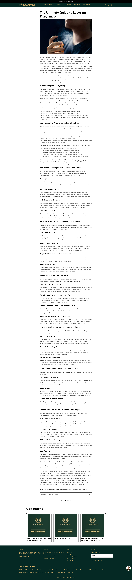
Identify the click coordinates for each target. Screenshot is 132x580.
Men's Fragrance (73, 489)
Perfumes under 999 (60, 572)
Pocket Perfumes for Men (96, 569)
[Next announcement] (105, 1)
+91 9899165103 (52, 558)
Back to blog (67, 500)
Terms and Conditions (72, 556)
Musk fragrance (83, 489)
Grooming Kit (48, 569)
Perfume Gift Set (39, 569)
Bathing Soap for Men (24, 572)
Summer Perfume (34, 572)
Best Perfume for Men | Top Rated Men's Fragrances (39, 539)
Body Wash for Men (78, 569)
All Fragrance (43, 572)
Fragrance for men (50, 489)
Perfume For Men (30, 569)
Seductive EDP (70, 572)
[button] (52, 5)
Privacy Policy (70, 554)
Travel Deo (106, 569)
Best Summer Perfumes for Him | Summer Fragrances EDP (92, 539)
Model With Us (70, 560)
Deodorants (86, 569)
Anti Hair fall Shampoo (67, 569)
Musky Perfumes (51, 572)
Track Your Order (71, 558)
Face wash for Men (56, 569)
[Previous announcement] (26, 1)
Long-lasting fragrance (62, 489)
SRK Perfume (22, 569)
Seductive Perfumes (61, 538)
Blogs (68, 562)
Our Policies (69, 552)
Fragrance (42, 489)
